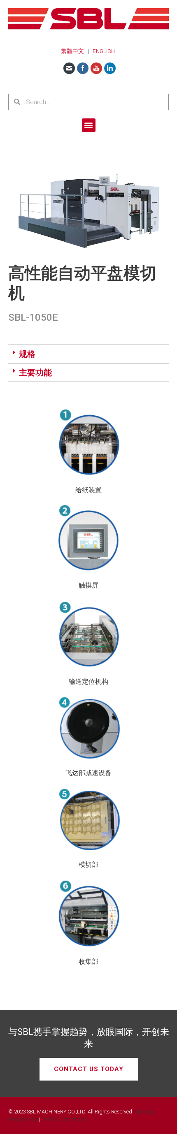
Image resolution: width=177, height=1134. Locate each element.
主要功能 (35, 372)
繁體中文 (72, 51)
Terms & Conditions (64, 1119)
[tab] (88, 354)
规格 (27, 354)
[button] (88, 125)
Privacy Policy (23, 1119)
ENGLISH (104, 51)
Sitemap (145, 1112)
